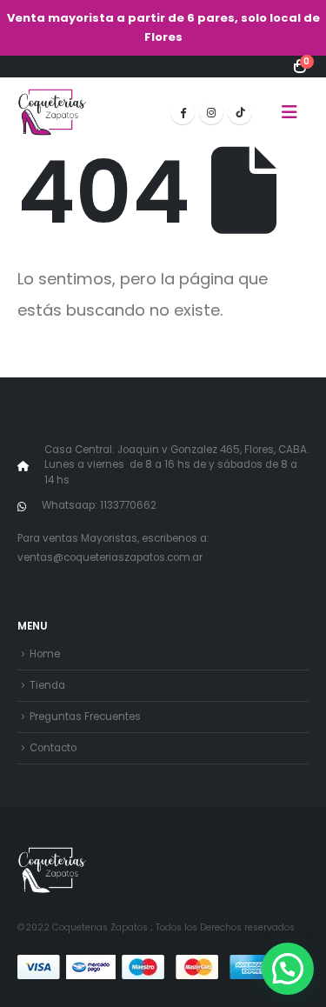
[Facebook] (182, 112)
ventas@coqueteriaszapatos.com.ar (110, 557)
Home (45, 654)
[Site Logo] (52, 112)
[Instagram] (211, 112)
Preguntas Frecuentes (85, 717)
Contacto (53, 748)
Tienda (47, 685)
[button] (289, 112)
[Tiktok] (240, 112)
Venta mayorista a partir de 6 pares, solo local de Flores (163, 27)
